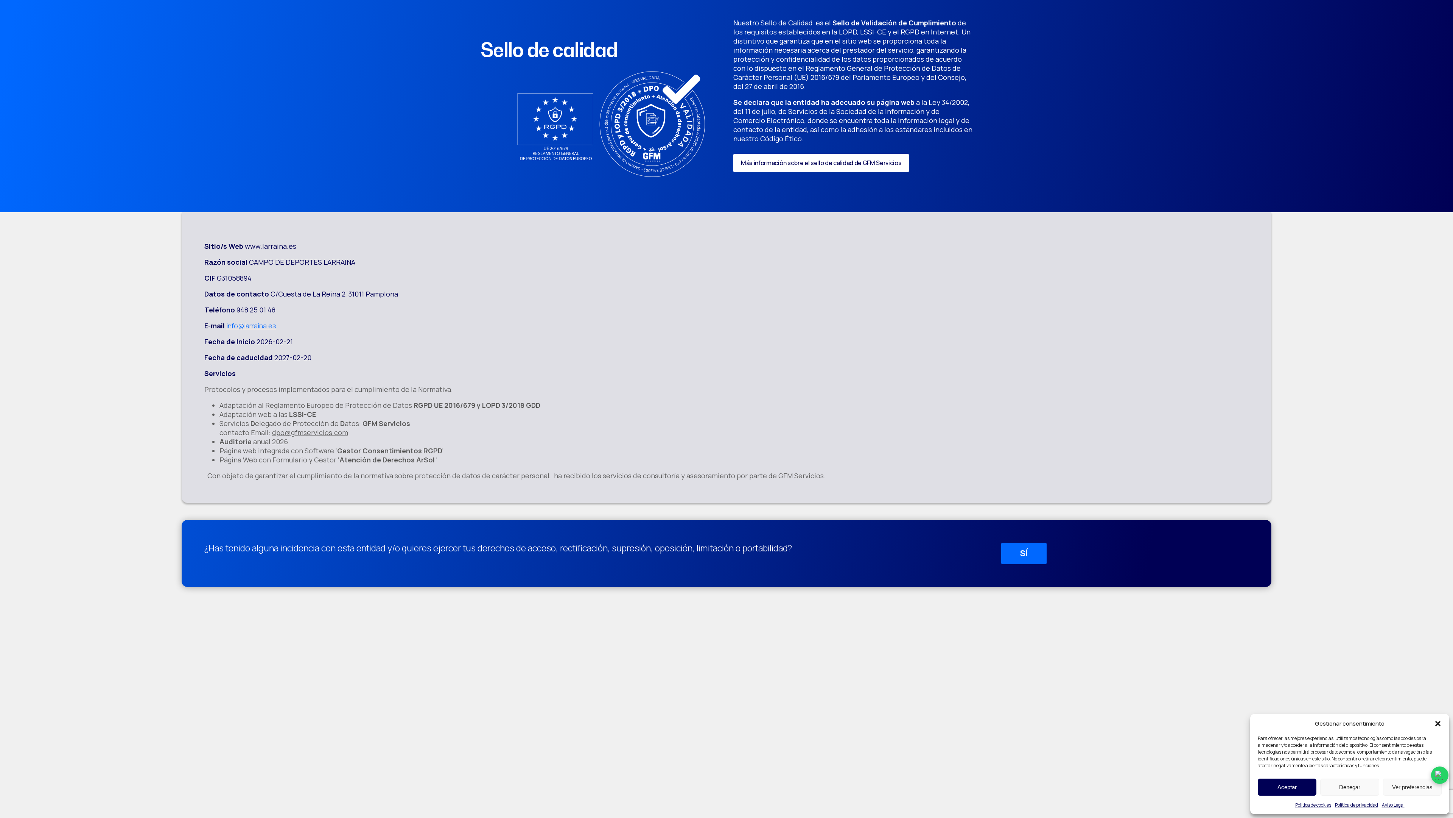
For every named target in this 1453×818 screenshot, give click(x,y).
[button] (1438, 723)
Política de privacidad (1356, 805)
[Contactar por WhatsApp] (1439, 775)
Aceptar (1287, 787)
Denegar (1349, 787)
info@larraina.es (251, 325)
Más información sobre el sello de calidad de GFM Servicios (821, 163)
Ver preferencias (1412, 787)
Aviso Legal (1393, 805)
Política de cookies (1313, 805)
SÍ (1024, 553)
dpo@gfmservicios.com (310, 432)
